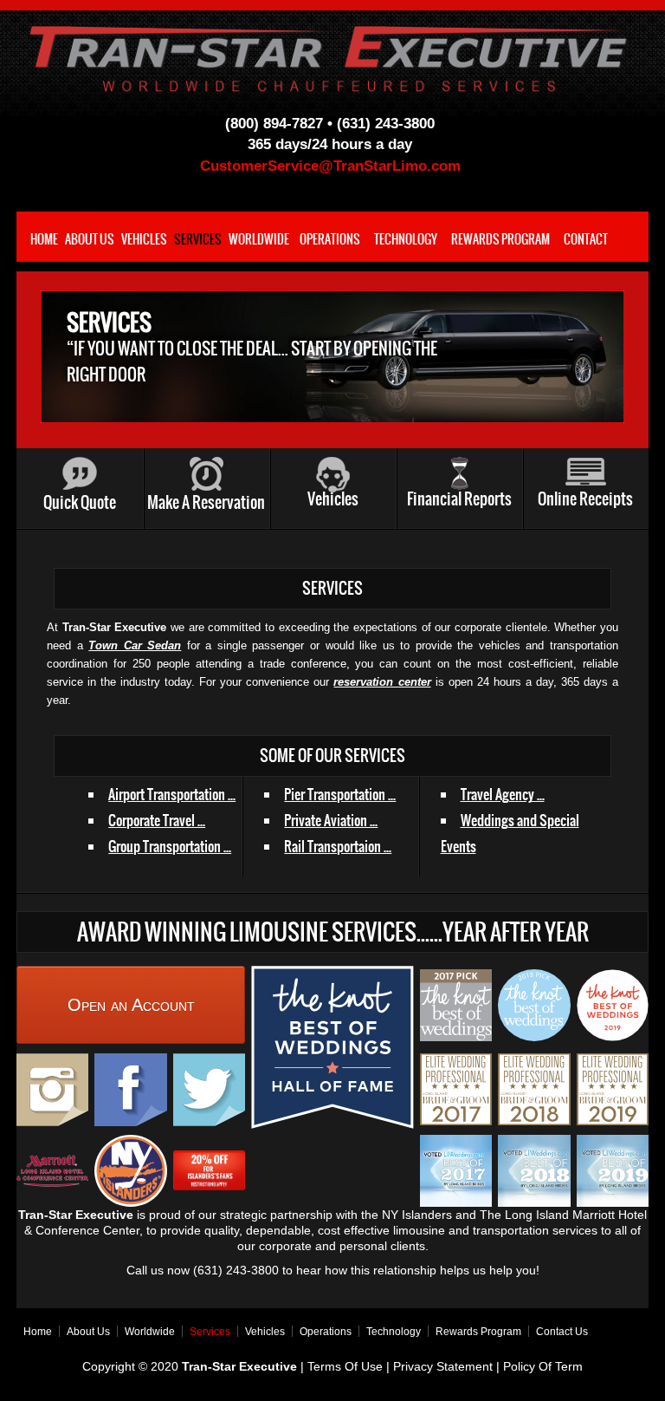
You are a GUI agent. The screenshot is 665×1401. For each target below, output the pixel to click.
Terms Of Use (346, 1366)
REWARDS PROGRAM (500, 239)
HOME (44, 239)
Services (210, 1332)
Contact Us (562, 1332)
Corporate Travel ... (156, 820)
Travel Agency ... (503, 794)
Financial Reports (459, 499)
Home (37, 1332)
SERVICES (198, 239)
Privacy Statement (443, 1366)
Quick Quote (79, 502)
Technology (393, 1332)
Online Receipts (585, 499)
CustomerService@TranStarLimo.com (330, 166)
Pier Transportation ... (340, 794)
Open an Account (131, 1004)
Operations (326, 1332)
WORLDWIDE (259, 239)
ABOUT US (89, 239)
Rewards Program (478, 1332)
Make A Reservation (206, 502)
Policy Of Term (543, 1366)
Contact (586, 239)
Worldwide (150, 1332)
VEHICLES (144, 239)
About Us (88, 1332)
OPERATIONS (330, 239)
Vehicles (332, 499)
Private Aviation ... (331, 820)
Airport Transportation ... (172, 794)
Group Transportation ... (169, 846)
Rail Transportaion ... (337, 846)
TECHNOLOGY (405, 239)
